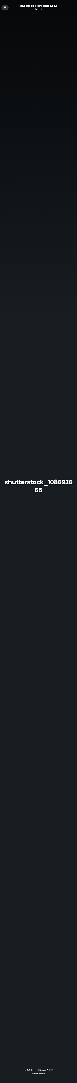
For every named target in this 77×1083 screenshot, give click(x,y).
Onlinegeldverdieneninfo (38, 7)
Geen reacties (39, 1074)
